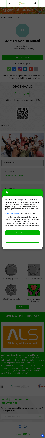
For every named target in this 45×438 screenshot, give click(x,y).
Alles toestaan (22, 233)
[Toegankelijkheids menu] (42, 435)
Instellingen (22, 240)
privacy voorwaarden (12, 213)
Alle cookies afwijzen (22, 245)
